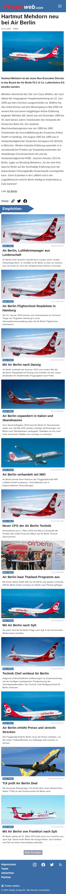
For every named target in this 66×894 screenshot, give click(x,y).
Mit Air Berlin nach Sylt (13, 590)
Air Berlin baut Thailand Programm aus (22, 542)
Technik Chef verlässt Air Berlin (18, 639)
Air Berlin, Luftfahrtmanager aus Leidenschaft (25, 216)
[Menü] (60, 6)
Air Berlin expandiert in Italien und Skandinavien (27, 381)
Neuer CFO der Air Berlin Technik (19, 491)
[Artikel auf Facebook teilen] (25, 201)
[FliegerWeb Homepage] (23, 6)
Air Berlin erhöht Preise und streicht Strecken (25, 693)
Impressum (8, 864)
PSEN (15, 29)
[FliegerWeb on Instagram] (34, 870)
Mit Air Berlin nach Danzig (15, 330)
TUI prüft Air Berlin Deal (14, 748)
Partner (6, 877)
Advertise (7, 872)
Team (4, 868)
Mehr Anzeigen (33, 852)
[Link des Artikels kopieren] (13, 201)
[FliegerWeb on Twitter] (52, 870)
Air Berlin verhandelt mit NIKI (17, 440)
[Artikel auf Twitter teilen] (19, 201)
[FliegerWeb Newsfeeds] (60, 864)
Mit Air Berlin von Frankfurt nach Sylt (21, 797)
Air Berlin (12, 191)
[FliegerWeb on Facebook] (43, 870)
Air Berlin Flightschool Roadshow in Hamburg (26, 271)
